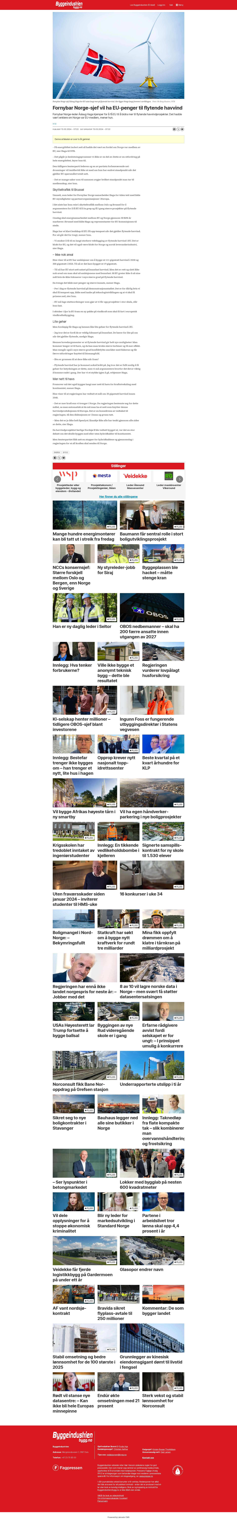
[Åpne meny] (179, 5)
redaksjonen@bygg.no (117, 1454)
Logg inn (161, 5)
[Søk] (171, 5)
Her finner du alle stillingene (118, 496)
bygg (65, 452)
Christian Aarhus (121, 1449)
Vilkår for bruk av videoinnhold (111, 1495)
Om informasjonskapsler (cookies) (113, 1498)
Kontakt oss (148, 1457)
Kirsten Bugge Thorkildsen (164, 1449)
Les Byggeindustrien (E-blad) (142, 5)
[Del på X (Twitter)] (178, 129)
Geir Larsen (166, 1452)
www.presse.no (146, 1476)
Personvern (103, 1501)
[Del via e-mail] (182, 129)
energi (57, 452)
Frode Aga (123, 1446)
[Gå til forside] (69, 5)
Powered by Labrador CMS (118, 1517)
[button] (57, 479)
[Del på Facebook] (174, 129)
